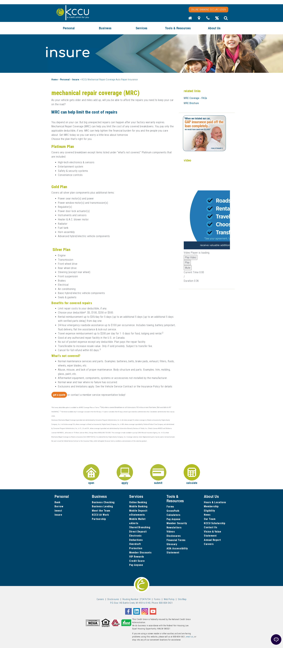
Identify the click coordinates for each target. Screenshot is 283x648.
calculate (191, 483)
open (91, 483)
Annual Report (212, 539)
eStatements (137, 514)
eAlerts (133, 523)
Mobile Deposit (138, 510)
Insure (75, 79)
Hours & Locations (215, 502)
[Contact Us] (208, 19)
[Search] (226, 19)
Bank (57, 502)
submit (158, 483)
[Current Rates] (217, 19)
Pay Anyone (136, 565)
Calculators (173, 514)
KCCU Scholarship (214, 523)
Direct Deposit (138, 531)
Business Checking (103, 502)
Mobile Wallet (137, 519)
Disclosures (174, 535)
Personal (65, 79)
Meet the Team (101, 510)
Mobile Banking (138, 506)
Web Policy (169, 599)
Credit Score (137, 560)
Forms (170, 506)
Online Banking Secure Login (208, 9)
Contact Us (210, 527)
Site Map (182, 599)
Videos (171, 531)
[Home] (190, 19)
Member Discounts (140, 552)
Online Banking (138, 502)
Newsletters (174, 527)
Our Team (209, 519)
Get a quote (59, 395)
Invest (58, 510)
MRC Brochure (191, 103)
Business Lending (102, 506)
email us (189, 637)
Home (54, 79)
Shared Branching (139, 527)
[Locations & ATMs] (199, 19)
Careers (209, 544)
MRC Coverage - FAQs (195, 98)
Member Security (177, 523)
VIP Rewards (136, 556)
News (207, 514)
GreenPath (173, 510)
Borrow (59, 506)
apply (125, 483)
